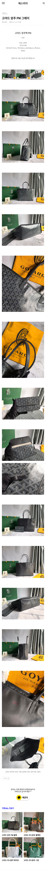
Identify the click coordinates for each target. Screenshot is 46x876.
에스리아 (23, 3)
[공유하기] (8, 778)
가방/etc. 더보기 (8, 808)
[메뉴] (3, 3)
